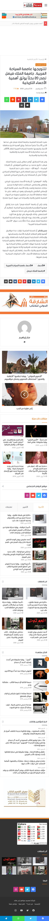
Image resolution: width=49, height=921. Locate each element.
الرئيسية (42, 59)
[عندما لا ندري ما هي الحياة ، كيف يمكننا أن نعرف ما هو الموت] (40, 708)
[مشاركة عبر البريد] (10, 281)
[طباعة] (6, 281)
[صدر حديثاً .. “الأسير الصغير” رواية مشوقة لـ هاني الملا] (36, 431)
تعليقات (8, 507)
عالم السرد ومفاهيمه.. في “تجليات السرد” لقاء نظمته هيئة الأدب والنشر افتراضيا (13, 442)
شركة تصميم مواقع (27, 900)
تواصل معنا (13, 904)
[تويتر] (38, 281)
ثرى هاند (17, 900)
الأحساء (40, 266)
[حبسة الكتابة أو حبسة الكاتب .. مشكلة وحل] (40, 686)
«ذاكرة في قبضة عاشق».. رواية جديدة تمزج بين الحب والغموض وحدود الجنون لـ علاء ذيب (19, 517)
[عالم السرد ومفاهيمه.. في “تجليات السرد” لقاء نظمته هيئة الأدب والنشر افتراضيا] (12, 431)
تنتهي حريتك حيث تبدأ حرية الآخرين (18, 671)
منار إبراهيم (39, 88)
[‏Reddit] (20, 281)
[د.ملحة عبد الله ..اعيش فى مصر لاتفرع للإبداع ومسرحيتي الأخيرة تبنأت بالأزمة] (36, 458)
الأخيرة (41, 507)
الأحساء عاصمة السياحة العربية (18, 266)
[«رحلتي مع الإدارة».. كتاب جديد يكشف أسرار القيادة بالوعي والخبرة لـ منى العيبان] (39, 555)
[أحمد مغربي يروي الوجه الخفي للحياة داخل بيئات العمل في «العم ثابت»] (39, 543)
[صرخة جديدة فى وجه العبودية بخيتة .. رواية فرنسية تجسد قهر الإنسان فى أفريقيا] (12, 458)
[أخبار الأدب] (33, 5)
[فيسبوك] (43, 281)
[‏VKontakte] (15, 281)
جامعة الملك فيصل (35, 271)
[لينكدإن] (34, 281)
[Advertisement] (24, 40)
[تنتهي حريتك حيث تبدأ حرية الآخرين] (40, 674)
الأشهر (25, 507)
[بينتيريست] (24, 281)
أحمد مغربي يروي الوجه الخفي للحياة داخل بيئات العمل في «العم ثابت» (18, 542)
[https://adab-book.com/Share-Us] (24, 16)
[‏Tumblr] (29, 281)
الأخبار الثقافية (32, 59)
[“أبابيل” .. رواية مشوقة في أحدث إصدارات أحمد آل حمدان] (40, 663)
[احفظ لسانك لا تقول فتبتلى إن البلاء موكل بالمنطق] (40, 697)
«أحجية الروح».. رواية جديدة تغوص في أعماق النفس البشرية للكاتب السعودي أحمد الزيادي (18, 566)
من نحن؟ (30, 904)
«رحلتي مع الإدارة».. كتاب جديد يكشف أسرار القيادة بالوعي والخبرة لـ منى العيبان (17, 554)
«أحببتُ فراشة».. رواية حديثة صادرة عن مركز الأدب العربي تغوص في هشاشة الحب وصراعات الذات (17, 530)
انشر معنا (22, 904)
